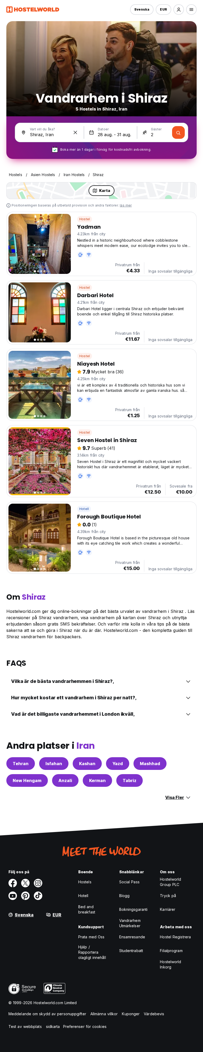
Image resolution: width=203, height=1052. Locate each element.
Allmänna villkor (104, 1014)
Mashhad (150, 763)
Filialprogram (171, 950)
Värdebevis (154, 1014)
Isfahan (53, 763)
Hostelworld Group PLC (170, 882)
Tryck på (168, 895)
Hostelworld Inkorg (170, 964)
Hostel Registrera (175, 937)
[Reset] (75, 132)
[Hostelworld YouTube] (12, 896)
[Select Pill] (178, 9)
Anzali (65, 780)
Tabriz (129, 780)
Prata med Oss (91, 937)
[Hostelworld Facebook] (12, 883)
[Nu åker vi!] (178, 132)
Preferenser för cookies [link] (85, 1026)
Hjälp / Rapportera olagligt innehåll (92, 952)
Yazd (117, 763)
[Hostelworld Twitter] (25, 883)
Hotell (84, 509)
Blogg (124, 895)
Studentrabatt (131, 950)
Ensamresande (132, 937)
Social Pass (129, 882)
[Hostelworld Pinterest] (25, 896)
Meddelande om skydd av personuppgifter (47, 1014)
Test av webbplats (25, 1026)
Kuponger (131, 1014)
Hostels (84, 882)
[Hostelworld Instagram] (38, 883)
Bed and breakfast (86, 909)
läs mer (126, 205)
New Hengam (27, 780)
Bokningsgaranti (133, 909)
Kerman (97, 780)
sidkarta (53, 1026)
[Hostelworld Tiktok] (38, 896)
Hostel (84, 219)
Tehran (21, 763)
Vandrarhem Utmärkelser (130, 923)
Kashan (87, 763)
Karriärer (167, 909)
